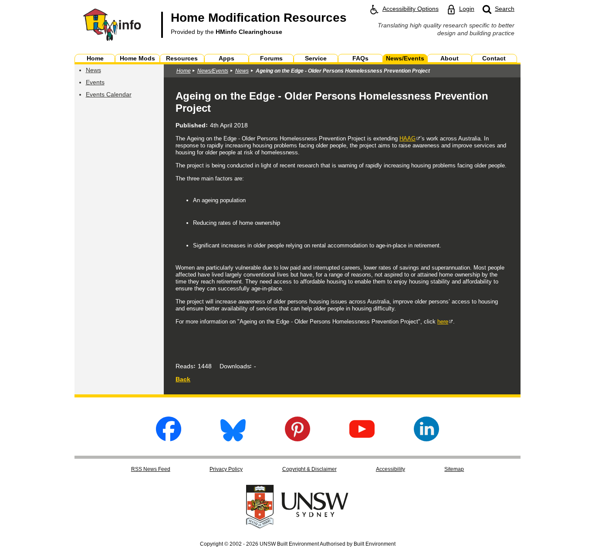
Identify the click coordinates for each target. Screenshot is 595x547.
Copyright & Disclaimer (309, 469)
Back (183, 379)
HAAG (407, 138)
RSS (150, 469)
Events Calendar (109, 94)
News (93, 70)
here (442, 321)
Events (95, 82)
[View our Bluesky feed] (233, 439)
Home (183, 71)
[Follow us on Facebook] (168, 439)
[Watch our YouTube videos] (362, 439)
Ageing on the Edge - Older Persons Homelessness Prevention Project (343, 71)
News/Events (212, 71)
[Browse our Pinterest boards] (297, 439)
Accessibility (390, 469)
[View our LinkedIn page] (426, 439)
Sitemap (454, 469)
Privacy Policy (226, 469)
